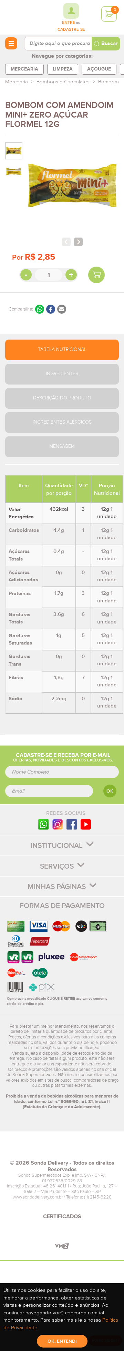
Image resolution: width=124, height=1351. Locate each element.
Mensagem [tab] (62, 446)
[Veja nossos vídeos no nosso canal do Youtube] (86, 824)
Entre (68, 23)
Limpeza (63, 69)
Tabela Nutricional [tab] (62, 349)
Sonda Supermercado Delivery (24, 17)
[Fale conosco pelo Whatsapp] (43, 824)
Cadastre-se (71, 30)
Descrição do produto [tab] (62, 398)
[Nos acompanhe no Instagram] (57, 824)
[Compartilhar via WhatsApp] (39, 309)
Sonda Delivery (62, 1148)
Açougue (99, 69)
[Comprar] (96, 275)
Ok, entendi (62, 1341)
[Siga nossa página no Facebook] (71, 824)
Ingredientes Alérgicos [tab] (62, 422)
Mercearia (24, 69)
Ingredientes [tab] (62, 374)
